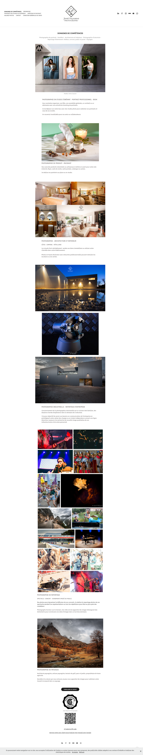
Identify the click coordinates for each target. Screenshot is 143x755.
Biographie (26, 11)
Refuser (81, 752)
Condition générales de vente (32, 15)
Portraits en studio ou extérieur (14, 13)
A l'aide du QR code (70, 729)
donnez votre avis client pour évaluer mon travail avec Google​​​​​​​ (70, 733)
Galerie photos (9, 15)
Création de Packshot (34, 13)
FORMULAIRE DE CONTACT (70, 689)
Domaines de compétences (12, 11)
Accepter (75, 752)
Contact (18, 15)
